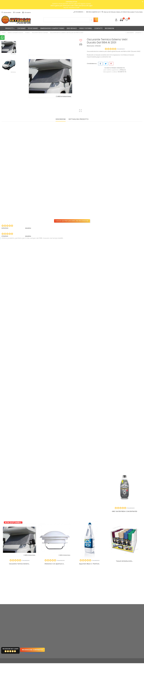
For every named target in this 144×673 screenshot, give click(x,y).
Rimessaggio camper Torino (52, 28)
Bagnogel (19, 509)
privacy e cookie (136, 620)
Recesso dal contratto (32, 650)
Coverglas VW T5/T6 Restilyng (20, 446)
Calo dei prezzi (42, 615)
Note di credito (89, 624)
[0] (121, 20)
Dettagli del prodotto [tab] (78, 119)
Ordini (87, 621)
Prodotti (10, 28)
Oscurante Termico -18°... (55, 395)
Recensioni (109, 28)
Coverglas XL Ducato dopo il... (89, 395)
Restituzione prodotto (92, 618)
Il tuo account (91, 610)
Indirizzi (87, 627)
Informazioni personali (92, 615)
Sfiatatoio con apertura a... (54, 564)
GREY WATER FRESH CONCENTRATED (124, 511)
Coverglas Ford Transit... (20, 395)
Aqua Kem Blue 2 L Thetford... (89, 564)
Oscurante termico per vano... (124, 291)
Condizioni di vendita (67, 618)
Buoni (86, 630)
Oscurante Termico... (54, 291)
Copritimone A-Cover (20, 291)
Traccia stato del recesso (32, 653)
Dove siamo (7, 12)
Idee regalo (72, 28)
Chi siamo (27, 12)
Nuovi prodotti (41, 618)
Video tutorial (85, 28)
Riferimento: (91, 46)
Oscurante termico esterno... (18, 210)
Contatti (17, 12)
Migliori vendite (42, 621)
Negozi (63, 630)
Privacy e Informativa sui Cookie (71, 621)
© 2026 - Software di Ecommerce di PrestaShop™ (17, 661)
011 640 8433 (8, 620)
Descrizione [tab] (61, 119)
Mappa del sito (66, 627)
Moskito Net (89, 509)
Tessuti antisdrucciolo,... (124, 561)
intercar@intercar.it (94, 12)
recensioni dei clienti (10, 649)
